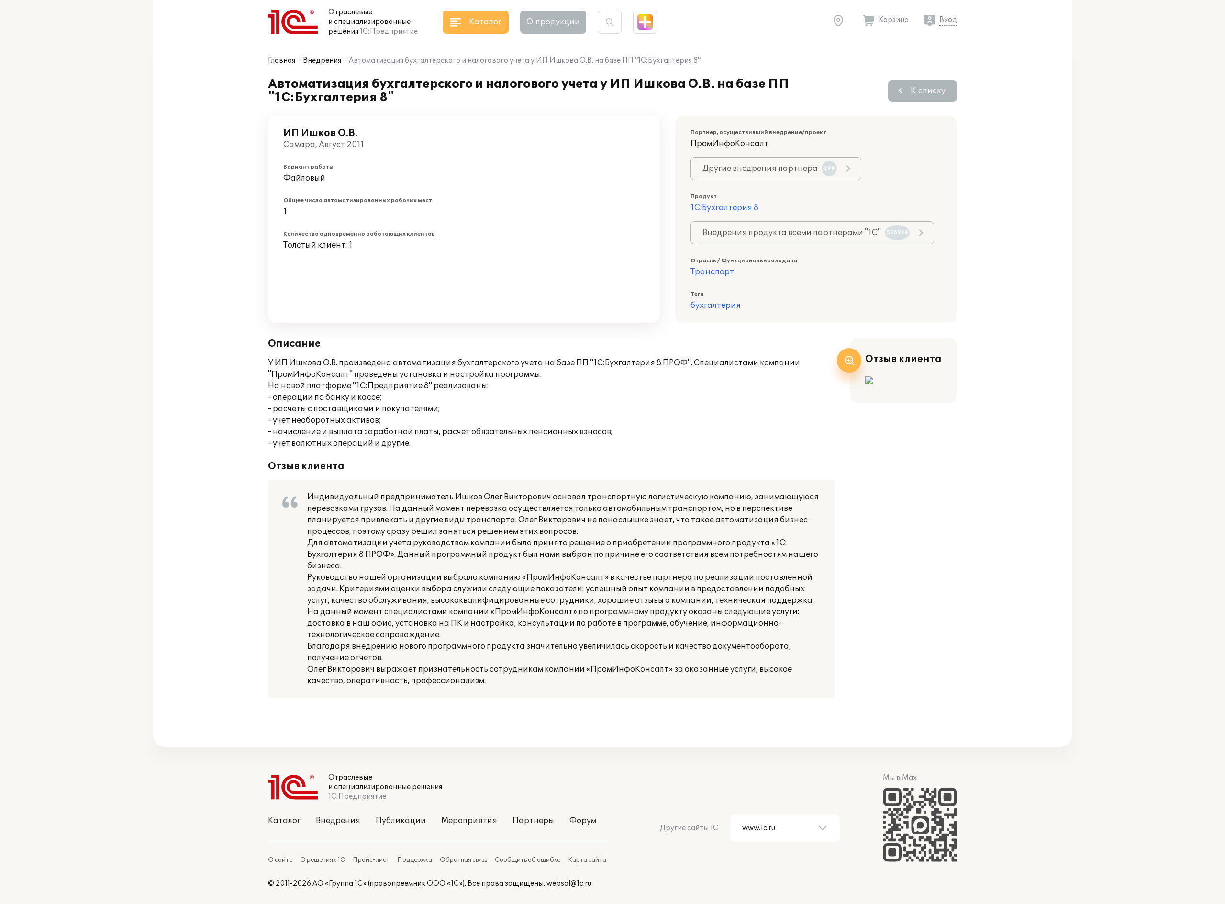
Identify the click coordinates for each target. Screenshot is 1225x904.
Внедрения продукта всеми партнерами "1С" (805, 232)
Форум (582, 820)
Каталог (284, 820)
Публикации (401, 820)
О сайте (280, 860)
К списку (928, 91)
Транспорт (712, 272)
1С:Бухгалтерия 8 (724, 208)
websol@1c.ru (568, 884)
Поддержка (414, 860)
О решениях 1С (322, 860)
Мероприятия (469, 820)
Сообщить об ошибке (527, 860)
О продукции (553, 22)
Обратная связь (463, 860)
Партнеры (533, 820)
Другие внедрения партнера (768, 168)
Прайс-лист (371, 860)
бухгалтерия (715, 305)
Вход (948, 20)
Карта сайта (587, 860)
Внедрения (322, 60)
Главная (281, 60)
